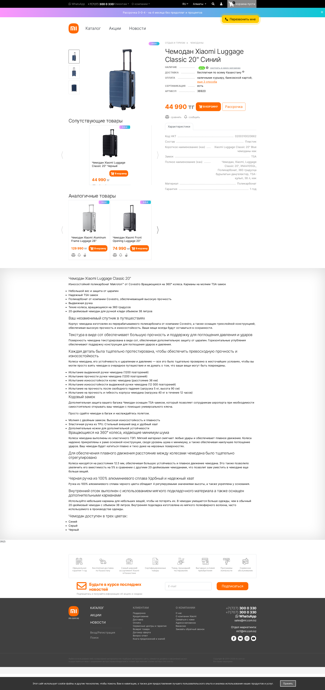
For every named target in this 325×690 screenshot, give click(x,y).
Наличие (171, 67)
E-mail (172, 586)
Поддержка (139, 613)
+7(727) (101, 4)
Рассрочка (234, 107)
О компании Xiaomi (186, 616)
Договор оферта (142, 632)
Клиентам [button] (120, 4)
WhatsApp (78, 4)
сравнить (175, 117)
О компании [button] (140, 4)
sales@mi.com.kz (245, 620)
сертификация (175, 85)
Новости (137, 28)
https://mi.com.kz (165, 661)
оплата (170, 77)
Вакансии (181, 626)
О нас (179, 613)
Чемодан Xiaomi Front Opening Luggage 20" (127, 239)
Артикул (170, 91)
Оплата (137, 622)
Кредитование (140, 616)
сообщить (194, 117)
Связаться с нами (185, 619)
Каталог (93, 28)
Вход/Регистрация (102, 632)
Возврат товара (141, 629)
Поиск (94, 637)
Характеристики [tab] (179, 126)
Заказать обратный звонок (190, 629)
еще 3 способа (207, 81)
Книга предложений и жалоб (149, 638)
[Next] (157, 230)
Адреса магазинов (186, 622)
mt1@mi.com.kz (246, 631)
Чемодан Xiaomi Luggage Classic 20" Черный (108, 164)
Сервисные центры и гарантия (149, 626)
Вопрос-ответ (140, 635)
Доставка (172, 72)
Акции (115, 28)
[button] (199, 4)
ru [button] (184, 4)
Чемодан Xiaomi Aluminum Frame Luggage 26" (88, 239)
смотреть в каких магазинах (225, 68)
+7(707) (241, 612)
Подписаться (232, 586)
